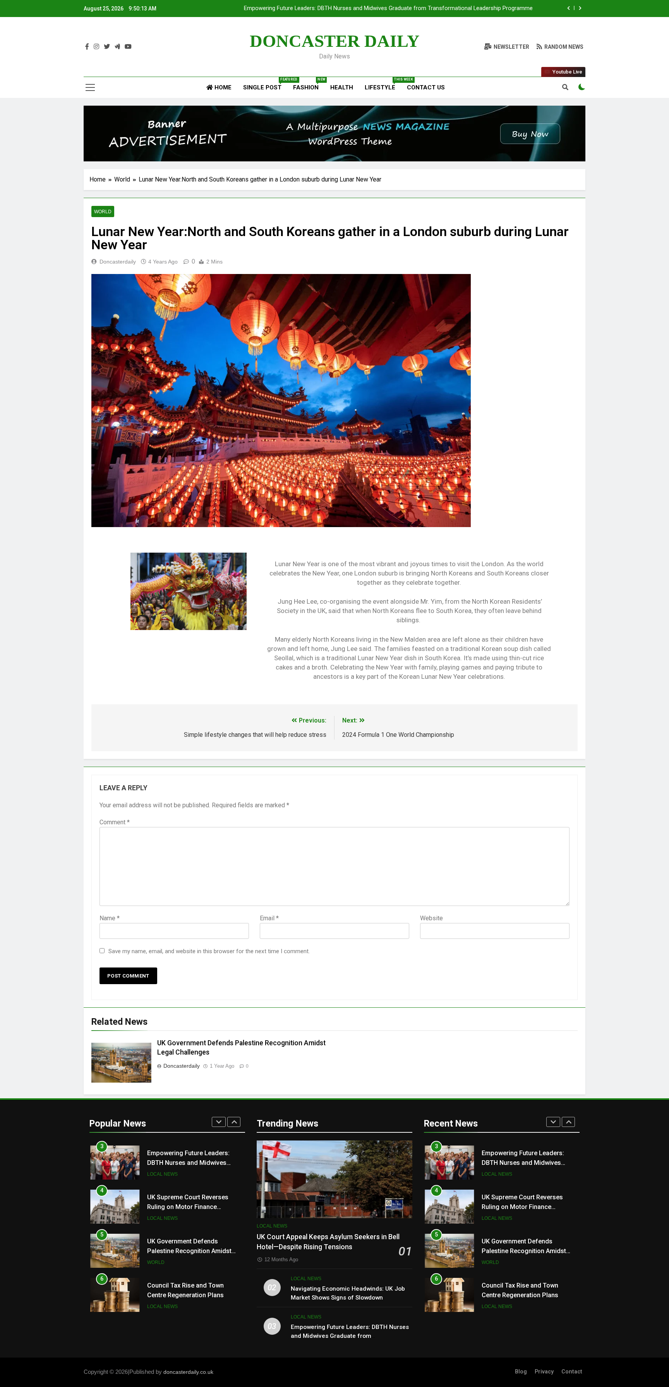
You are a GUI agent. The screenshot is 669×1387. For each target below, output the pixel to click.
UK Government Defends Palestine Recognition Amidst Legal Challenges (189, 1251)
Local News (162, 1174)
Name (109, 918)
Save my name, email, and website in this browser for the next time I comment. (209, 951)
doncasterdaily (117, 262)
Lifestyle (383, 84)
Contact (571, 1371)
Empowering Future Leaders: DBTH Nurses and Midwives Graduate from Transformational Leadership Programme (388, 8)
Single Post (265, 84)
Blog (521, 1371)
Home (222, 87)
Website (431, 918)
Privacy (544, 1371)
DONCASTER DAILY (335, 41)
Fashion (308, 84)
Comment (114, 822)
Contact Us (426, 87)
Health (341, 87)
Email (269, 918)
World (103, 211)
